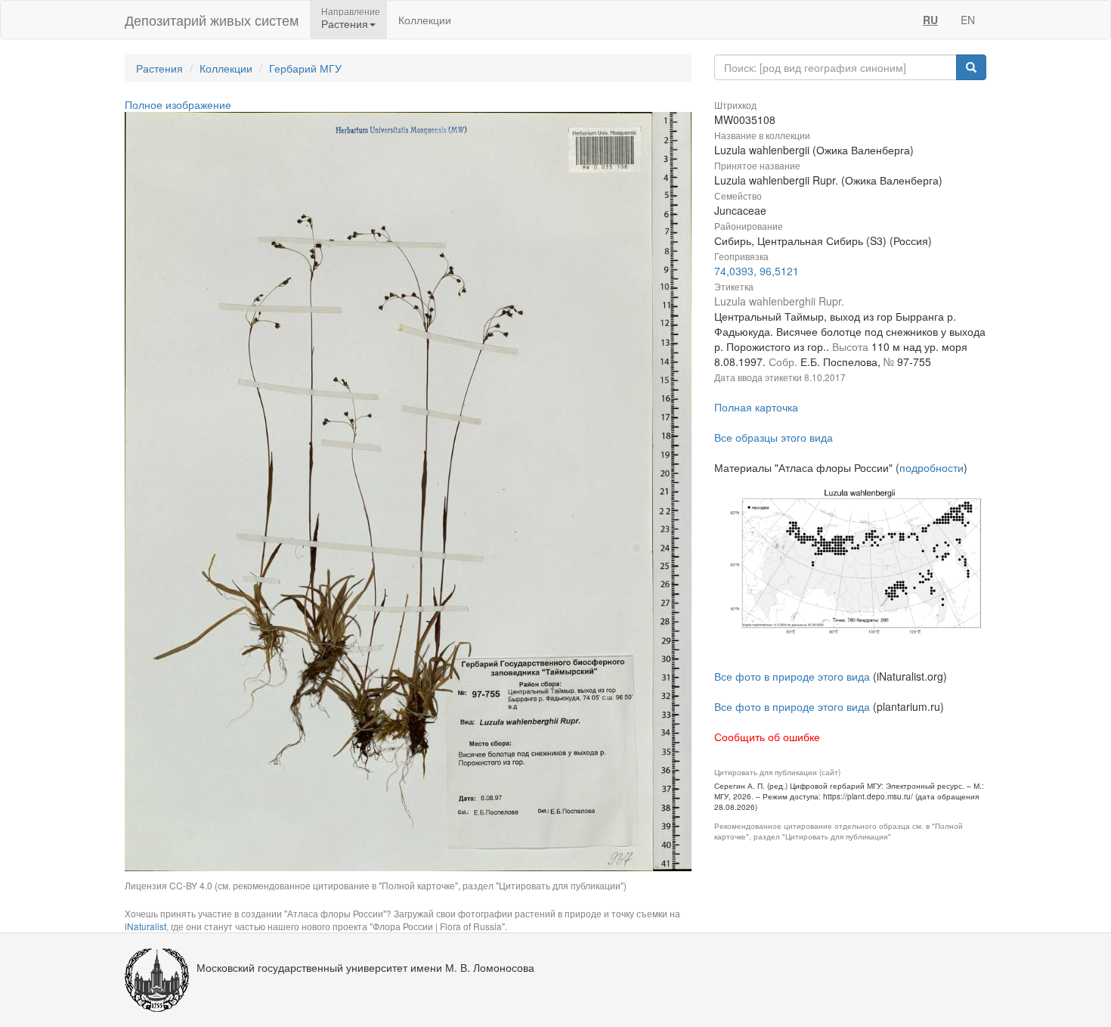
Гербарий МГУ (305, 68)
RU (930, 19)
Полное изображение (178, 104)
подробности (931, 467)
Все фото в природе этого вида (792, 676)
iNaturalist (145, 926)
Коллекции (424, 19)
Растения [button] (344, 23)
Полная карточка (756, 406)
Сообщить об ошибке (767, 736)
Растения (159, 68)
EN (968, 19)
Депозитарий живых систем (212, 19)
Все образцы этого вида (773, 437)
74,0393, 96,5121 (756, 270)
